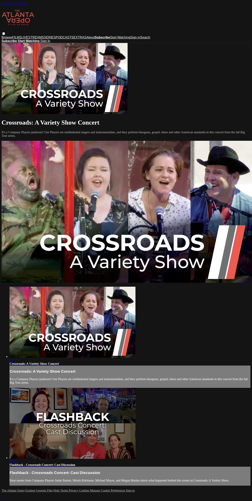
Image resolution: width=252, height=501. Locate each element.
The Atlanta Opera (13, 490)
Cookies (84, 490)
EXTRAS (79, 37)
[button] (3, 33)
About (90, 37)
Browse (7, 37)
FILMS (16, 37)
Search (145, 37)
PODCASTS (64, 37)
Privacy (74, 490)
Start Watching (120, 37)
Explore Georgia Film (39, 490)
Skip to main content (14, 3)
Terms (64, 490)
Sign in (135, 37)
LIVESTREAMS (32, 37)
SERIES (50, 37)
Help (56, 490)
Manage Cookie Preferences (108, 490)
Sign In (45, 41)
